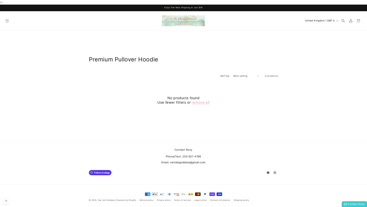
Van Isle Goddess (106, 200)
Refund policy (146, 200)
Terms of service (182, 200)
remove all (201, 102)
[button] (7, 21)
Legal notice (200, 200)
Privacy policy (164, 200)
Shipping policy (241, 200)
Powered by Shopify (126, 200)
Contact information (220, 200)
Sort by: (225, 75)
